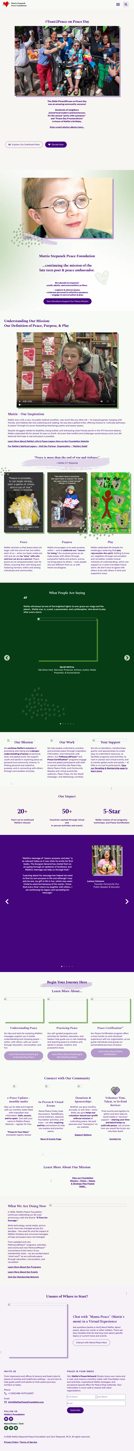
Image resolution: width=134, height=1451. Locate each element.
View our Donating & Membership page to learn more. (109, 768)
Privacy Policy (11, 1442)
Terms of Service (28, 1442)
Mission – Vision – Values (82, 1181)
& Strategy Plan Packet (82, 1183)
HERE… (82, 1186)
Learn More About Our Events (23, 1272)
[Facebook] (6, 1419)
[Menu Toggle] (118, 4)
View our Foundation (82, 1178)
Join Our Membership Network (23, 1277)
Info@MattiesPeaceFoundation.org (26, 1402)
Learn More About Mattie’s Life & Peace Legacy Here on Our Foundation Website (48, 441)
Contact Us (115, 1139)
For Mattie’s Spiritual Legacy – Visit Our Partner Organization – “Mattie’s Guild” (48, 446)
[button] (126, 4)
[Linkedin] (11, 1419)
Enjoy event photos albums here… (67, 127)
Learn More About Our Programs (24, 1267)
